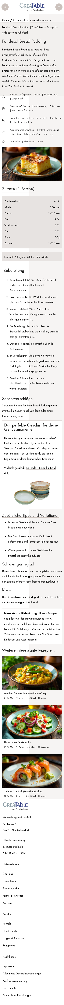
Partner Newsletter (13, 895)
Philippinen (29, 141)
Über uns (8, 873)
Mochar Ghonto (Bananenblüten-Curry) (25, 693)
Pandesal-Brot (51, 94)
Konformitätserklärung (15, 981)
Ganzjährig (15, 141)
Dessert (37, 94)
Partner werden (11, 888)
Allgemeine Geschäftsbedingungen (22, 973)
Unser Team (9, 881)
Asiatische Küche (39, 20)
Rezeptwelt (19, 20)
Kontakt (7, 923)
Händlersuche (10, 931)
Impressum (8, 966)
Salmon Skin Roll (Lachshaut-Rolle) (23, 791)
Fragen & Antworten (14, 938)
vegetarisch (17, 98)
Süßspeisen (25, 94)
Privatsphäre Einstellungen (17, 995)
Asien (40, 141)
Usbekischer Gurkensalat (17, 742)
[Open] (5, 7)
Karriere (7, 903)
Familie (13, 94)
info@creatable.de (13, 846)
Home (5, 20)
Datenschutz (9, 988)
